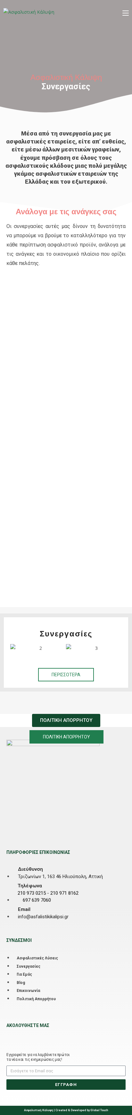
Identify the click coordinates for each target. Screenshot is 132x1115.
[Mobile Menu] (125, 12)
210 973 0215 (32, 893)
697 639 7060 (37, 900)
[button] (16, 648)
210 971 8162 (64, 893)
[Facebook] (10, 1036)
